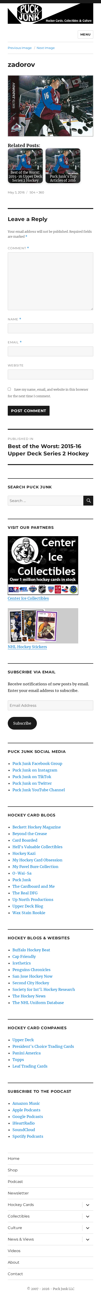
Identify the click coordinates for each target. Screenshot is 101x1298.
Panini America (26, 1053)
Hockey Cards (21, 1204)
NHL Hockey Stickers (27, 646)
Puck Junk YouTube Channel (38, 790)
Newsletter (18, 1193)
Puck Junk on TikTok (31, 776)
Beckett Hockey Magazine (36, 827)
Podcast (15, 1181)
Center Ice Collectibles (28, 598)
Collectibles (19, 1216)
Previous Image (20, 48)
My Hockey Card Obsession (37, 860)
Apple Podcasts (26, 1110)
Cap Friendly (24, 956)
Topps (18, 1059)
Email (15, 342)
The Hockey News (29, 996)
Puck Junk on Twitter (32, 783)
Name (14, 319)
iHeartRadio (23, 1123)
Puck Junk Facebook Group (37, 763)
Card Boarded (24, 840)
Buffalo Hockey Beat (31, 950)
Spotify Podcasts (27, 1136)
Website (16, 365)
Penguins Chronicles (31, 969)
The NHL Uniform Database (38, 1002)
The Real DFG (25, 893)
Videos (14, 1251)
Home (13, 1158)
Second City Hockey (30, 983)
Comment (18, 248)
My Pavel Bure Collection (35, 866)
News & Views (21, 1239)
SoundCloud (23, 1129)
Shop (13, 1170)
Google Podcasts (27, 1116)
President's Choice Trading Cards (43, 1046)
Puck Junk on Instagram (34, 770)
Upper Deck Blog (27, 906)
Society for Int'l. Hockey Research (43, 989)
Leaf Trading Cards (29, 1066)
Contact (15, 1274)
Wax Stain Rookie (28, 912)
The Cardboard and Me (33, 886)
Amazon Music (26, 1103)
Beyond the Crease (29, 833)
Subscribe (22, 723)
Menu (85, 34)
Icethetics (21, 963)
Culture (15, 1228)
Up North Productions (32, 899)
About (13, 1262)
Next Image (46, 48)
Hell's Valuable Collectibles (37, 846)
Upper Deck (23, 1039)
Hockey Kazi (23, 853)
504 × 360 (37, 192)
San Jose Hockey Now (32, 976)
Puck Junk (21, 879)
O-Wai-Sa (21, 873)
